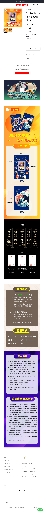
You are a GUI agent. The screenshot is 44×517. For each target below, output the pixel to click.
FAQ (4, 482)
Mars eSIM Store (7, 485)
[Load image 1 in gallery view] (6, 30)
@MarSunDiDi (32, 468)
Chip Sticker (6, 460)
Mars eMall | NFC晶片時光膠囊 (18, 507)
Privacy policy (30, 508)
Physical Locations (8, 479)
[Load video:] (22, 90)
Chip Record (6, 475)
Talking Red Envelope (9, 472)
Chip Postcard (7, 466)
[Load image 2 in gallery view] (10, 30)
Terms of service (37, 508)
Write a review (22, 72)
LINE (41, 509)
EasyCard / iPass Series (9, 469)
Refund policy (23, 508)
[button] (3, 4)
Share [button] (28, 58)
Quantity (27, 40)
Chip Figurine (7, 463)
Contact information (36, 507)
